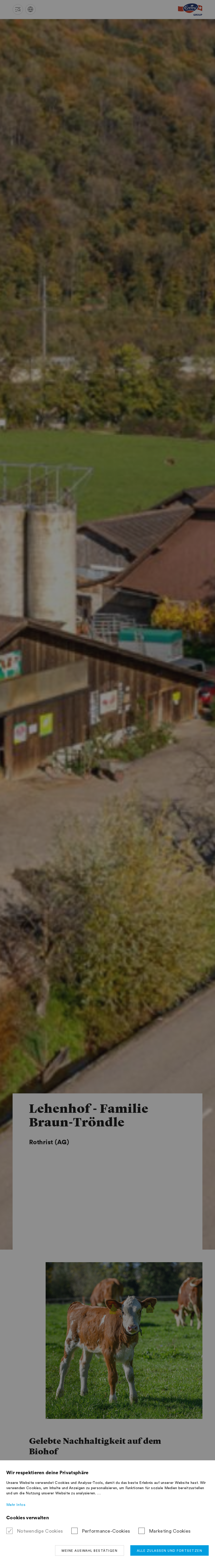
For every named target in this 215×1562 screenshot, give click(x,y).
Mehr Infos (15, 1505)
